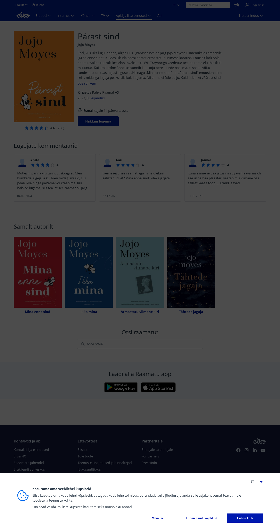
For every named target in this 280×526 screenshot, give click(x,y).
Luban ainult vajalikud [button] (201, 518)
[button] (255, 481)
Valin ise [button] (158, 518)
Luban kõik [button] (245, 518)
